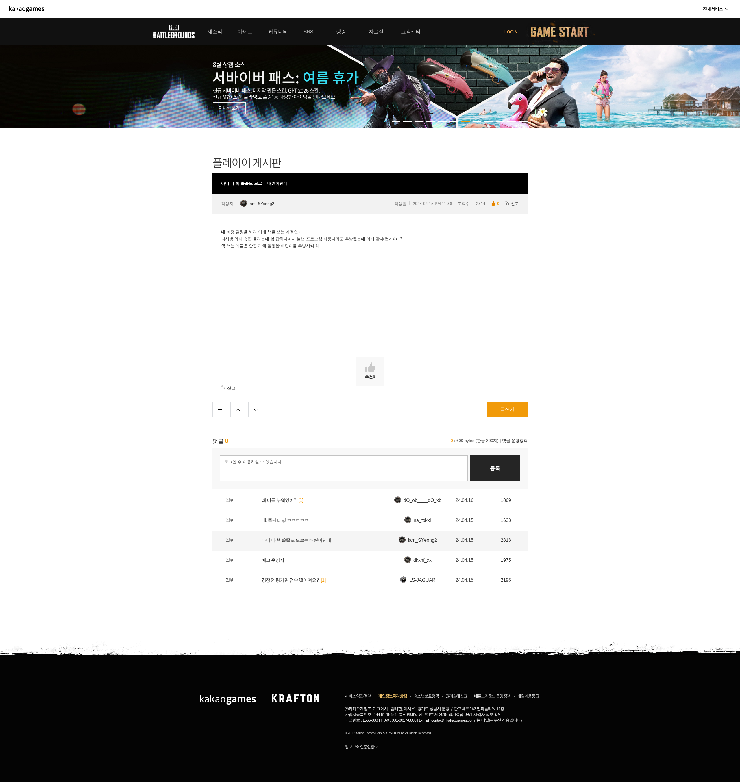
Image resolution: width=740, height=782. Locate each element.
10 (511, 121)
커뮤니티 (278, 31)
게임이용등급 (528, 696)
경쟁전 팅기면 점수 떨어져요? (290, 580)
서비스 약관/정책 (358, 696)
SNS (308, 31)
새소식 (215, 31)
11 (523, 121)
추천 (370, 376)
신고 (515, 203)
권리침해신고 (456, 696)
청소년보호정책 (426, 696)
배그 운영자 (273, 560)
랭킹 (341, 31)
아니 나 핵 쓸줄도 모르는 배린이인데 (296, 540)
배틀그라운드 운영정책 (492, 696)
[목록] (219, 409)
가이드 (245, 31)
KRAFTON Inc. (395, 733)
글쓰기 (507, 409)
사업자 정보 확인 (487, 714)
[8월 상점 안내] (370, 73)
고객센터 (411, 31)
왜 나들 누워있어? (279, 500)
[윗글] (237, 409)
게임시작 (563, 31)
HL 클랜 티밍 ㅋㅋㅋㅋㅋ (285, 520)
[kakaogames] (26, 9)
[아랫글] (255, 409)
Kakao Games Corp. (368, 733)
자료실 (376, 31)
